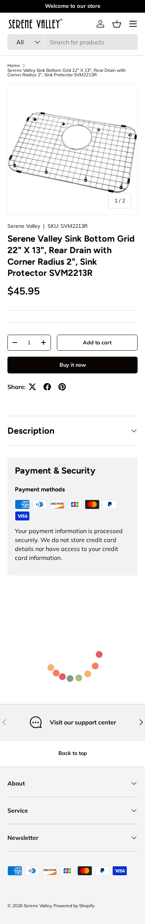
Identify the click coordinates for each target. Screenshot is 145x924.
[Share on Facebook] (47, 386)
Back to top (72, 753)
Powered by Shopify (74, 905)
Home (13, 65)
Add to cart (97, 342)
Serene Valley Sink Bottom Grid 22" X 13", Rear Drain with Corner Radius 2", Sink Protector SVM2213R (66, 72)
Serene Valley (23, 226)
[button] (117, 24)
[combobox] (72, 42)
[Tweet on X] (32, 386)
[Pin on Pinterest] (62, 386)
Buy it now (72, 364)
